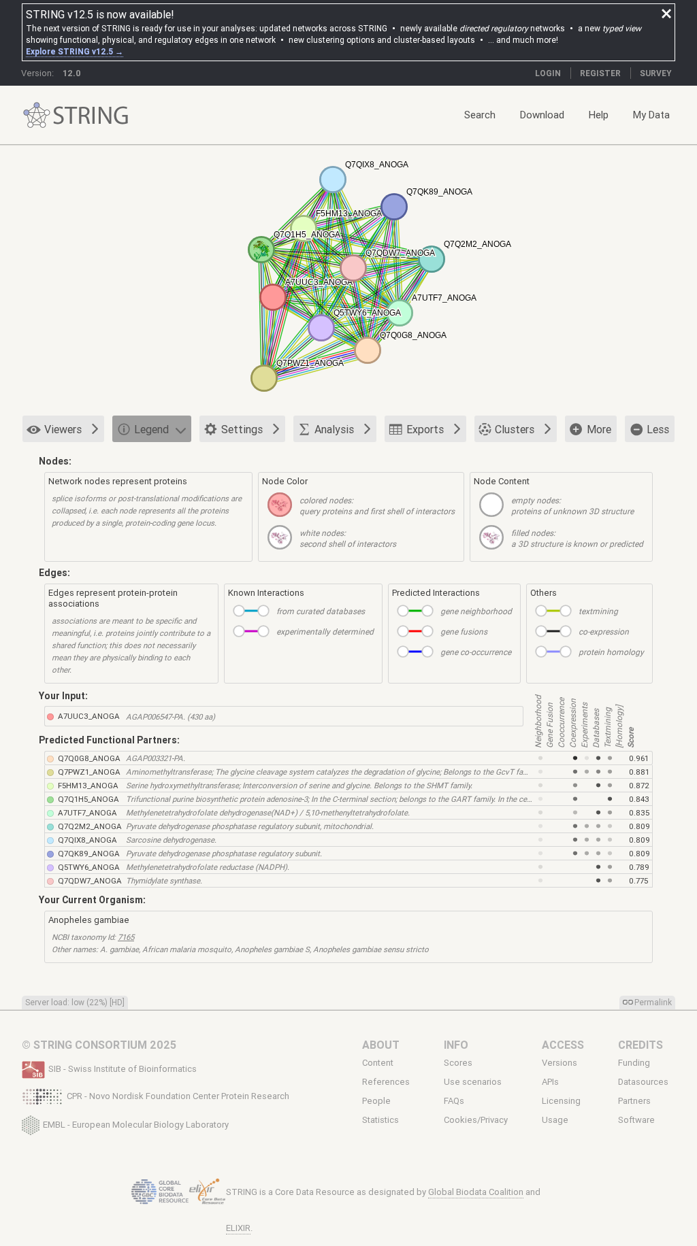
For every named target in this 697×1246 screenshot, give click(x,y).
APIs (550, 1082)
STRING (37, 115)
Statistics (380, 1120)
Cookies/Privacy (476, 1120)
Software (636, 1120)
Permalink (653, 1002)
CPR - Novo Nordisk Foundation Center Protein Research (178, 1096)
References (386, 1082)
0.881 (639, 772)
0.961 (639, 758)
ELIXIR (238, 1228)
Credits (640, 1044)
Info (456, 1044)
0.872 (639, 785)
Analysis (334, 429)
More (599, 429)
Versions (559, 1062)
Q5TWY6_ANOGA (89, 867)
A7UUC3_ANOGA (89, 716)
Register (600, 73)
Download (542, 114)
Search (480, 114)
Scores (458, 1062)
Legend (151, 429)
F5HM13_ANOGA (88, 785)
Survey (656, 73)
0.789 (639, 867)
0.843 (639, 799)
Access (563, 1044)
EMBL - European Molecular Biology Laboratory (136, 1124)
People (376, 1101)
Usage (555, 1120)
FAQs (454, 1101)
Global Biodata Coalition (475, 1192)
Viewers (63, 429)
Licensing (561, 1101)
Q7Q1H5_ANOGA (88, 799)
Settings (242, 429)
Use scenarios (473, 1082)
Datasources (643, 1082)
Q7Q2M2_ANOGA (90, 826)
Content (377, 1062)
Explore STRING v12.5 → (74, 51)
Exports (425, 429)
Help (599, 114)
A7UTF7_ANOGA (87, 812)
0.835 (639, 812)
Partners (634, 1101)
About (381, 1044)
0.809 (639, 826)
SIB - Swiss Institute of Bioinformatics (122, 1069)
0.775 (638, 880)
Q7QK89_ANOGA (89, 853)
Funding (634, 1062)
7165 (126, 937)
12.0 (72, 73)
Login (548, 73)
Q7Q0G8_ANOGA (89, 758)
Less (658, 429)
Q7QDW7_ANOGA (90, 880)
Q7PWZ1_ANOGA (89, 772)
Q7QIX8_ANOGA (87, 840)
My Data (651, 114)
